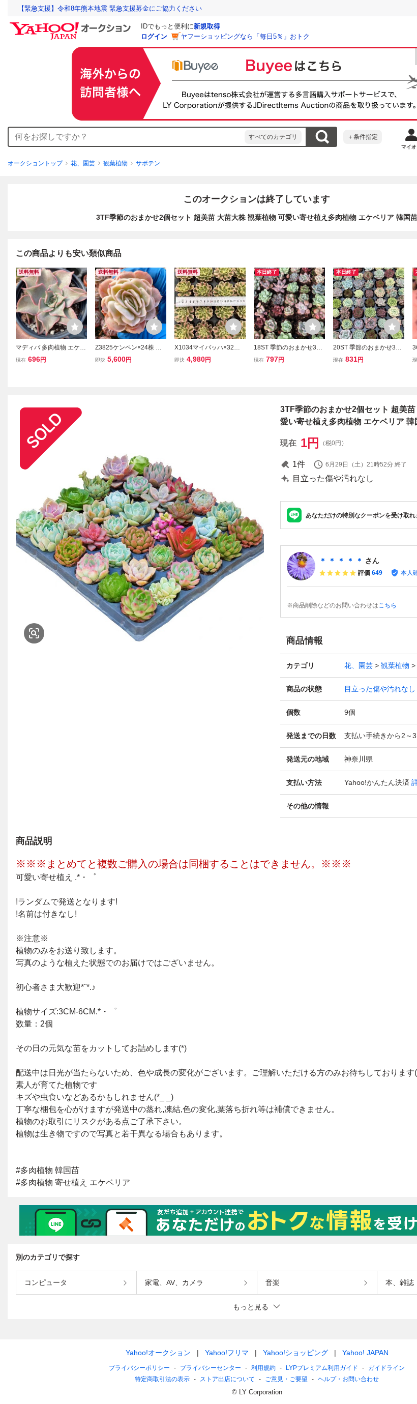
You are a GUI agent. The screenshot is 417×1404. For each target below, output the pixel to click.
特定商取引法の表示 (162, 1379)
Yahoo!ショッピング (295, 1353)
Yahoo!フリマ (227, 1353)
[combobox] (127, 137)
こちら (387, 605)
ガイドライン (386, 1367)
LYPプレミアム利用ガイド (322, 1367)
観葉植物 (115, 163)
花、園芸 (83, 163)
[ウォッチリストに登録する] (75, 326)
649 (377, 572)
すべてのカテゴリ (273, 136)
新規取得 (207, 26)
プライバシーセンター (210, 1367)
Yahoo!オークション (158, 1353)
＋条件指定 (362, 136)
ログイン (154, 36)
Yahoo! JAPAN (365, 1353)
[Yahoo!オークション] (72, 25)
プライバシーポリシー (139, 1367)
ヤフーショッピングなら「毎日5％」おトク (245, 36)
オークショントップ (35, 163)
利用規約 (263, 1367)
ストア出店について (227, 1379)
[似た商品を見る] (34, 633)
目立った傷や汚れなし (379, 689)
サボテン (148, 163)
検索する (322, 137)
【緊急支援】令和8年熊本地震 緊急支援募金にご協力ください (110, 8)
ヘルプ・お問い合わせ (348, 1379)
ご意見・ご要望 (286, 1379)
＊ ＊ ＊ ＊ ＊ (341, 561)
